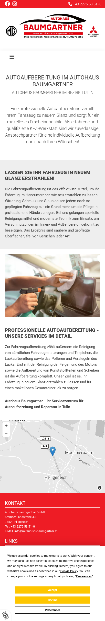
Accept (52, 590)
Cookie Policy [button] (69, 571)
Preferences (52, 610)
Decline (52, 600)
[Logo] (52, 27)
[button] (12, 57)
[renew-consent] (5, 615)
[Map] (52, 456)
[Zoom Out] (6, 433)
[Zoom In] (6, 425)
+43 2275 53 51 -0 (87, 4)
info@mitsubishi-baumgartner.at (35, 531)
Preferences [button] (84, 576)
